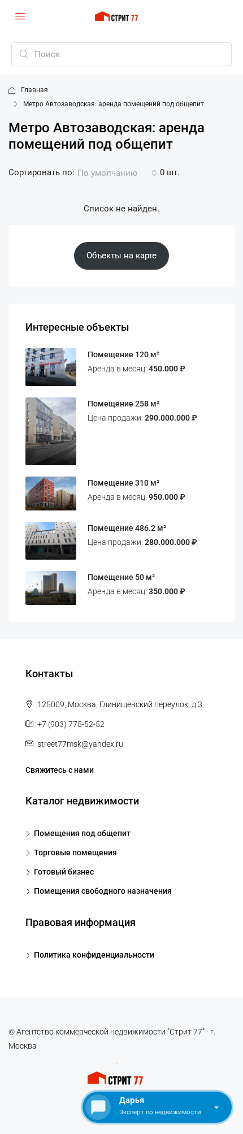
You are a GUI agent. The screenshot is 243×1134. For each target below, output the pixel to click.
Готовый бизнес (64, 871)
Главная (34, 90)
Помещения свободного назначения (103, 890)
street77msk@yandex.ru (80, 743)
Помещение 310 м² (123, 482)
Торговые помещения (75, 852)
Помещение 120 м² (123, 354)
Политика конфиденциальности (94, 954)
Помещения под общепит (82, 833)
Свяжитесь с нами (59, 769)
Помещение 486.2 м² (127, 528)
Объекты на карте (121, 255)
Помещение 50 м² (121, 577)
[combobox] (117, 173)
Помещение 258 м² (123, 403)
